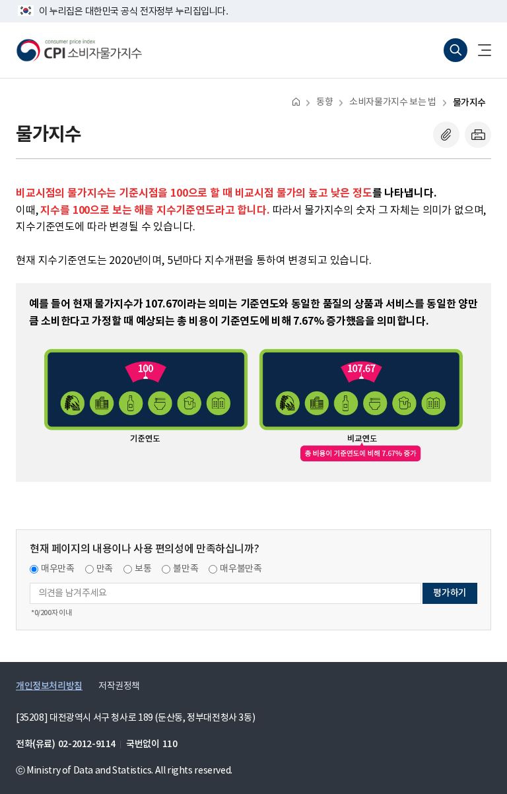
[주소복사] (446, 134)
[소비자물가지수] (79, 50)
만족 (104, 569)
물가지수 (469, 102)
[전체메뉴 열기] (479, 50)
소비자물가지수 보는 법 (392, 102)
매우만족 (58, 569)
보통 (143, 569)
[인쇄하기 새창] (478, 134)
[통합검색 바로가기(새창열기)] (455, 50)
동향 (324, 102)
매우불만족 (240, 569)
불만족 (185, 569)
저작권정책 (119, 686)
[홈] (296, 101)
